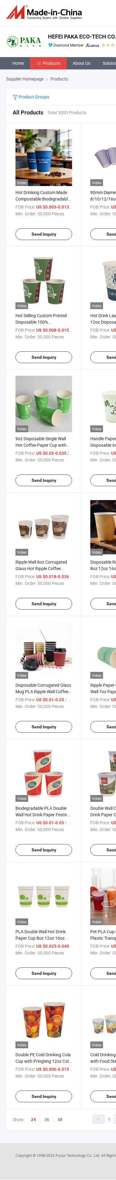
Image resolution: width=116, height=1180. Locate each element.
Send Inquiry (44, 234)
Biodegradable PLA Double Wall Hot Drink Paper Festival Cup (43, 814)
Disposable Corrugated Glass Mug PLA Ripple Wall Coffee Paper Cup (43, 691)
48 (60, 1119)
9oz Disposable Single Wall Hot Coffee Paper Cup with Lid (41, 445)
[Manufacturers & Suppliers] (45, 12)
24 (33, 1119)
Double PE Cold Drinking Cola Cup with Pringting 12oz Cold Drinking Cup (43, 1061)
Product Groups (33, 97)
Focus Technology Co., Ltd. (78, 1155)
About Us (81, 63)
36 (46, 1119)
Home (18, 63)
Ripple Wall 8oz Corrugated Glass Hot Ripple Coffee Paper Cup (41, 568)
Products (51, 63)
